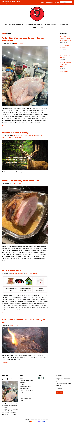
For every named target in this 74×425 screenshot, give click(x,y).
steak (16, 325)
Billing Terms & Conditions (26, 396)
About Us (22, 384)
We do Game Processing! (25, 394)
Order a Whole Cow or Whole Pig (34, 24)
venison (11, 137)
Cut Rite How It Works (12, 270)
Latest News (5, 375)
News (4, 33)
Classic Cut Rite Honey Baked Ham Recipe (20, 180)
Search (21, 378)
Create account (49, 2)
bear (13, 135)
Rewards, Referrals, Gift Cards (26, 380)
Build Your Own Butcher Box (16, 24)
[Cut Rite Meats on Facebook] (39, 378)
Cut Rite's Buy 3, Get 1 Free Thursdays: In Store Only (66, 55)
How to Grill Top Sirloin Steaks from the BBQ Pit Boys (23, 321)
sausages (4, 137)
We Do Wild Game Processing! (15, 132)
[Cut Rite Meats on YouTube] (43, 378)
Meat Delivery (34, 273)
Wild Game (18, 137)
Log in (42, 2)
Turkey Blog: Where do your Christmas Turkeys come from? (23, 39)
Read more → (6, 126)
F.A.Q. (41, 27)
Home (5, 24)
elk (21, 135)
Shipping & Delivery (24, 388)
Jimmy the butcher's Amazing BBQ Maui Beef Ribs (65, 64)
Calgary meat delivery (17, 273)
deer (17, 135)
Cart (58, 2)
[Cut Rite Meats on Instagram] (41, 378)
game (25, 135)
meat (15, 43)
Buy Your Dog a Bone (64, 24)
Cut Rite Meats (36, 419)
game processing (33, 135)
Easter (16, 183)
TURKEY (21, 43)
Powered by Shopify (44, 419)
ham (20, 183)
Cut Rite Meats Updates (25, 386)
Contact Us (34, 27)
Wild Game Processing (50, 24)
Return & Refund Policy (25, 398)
